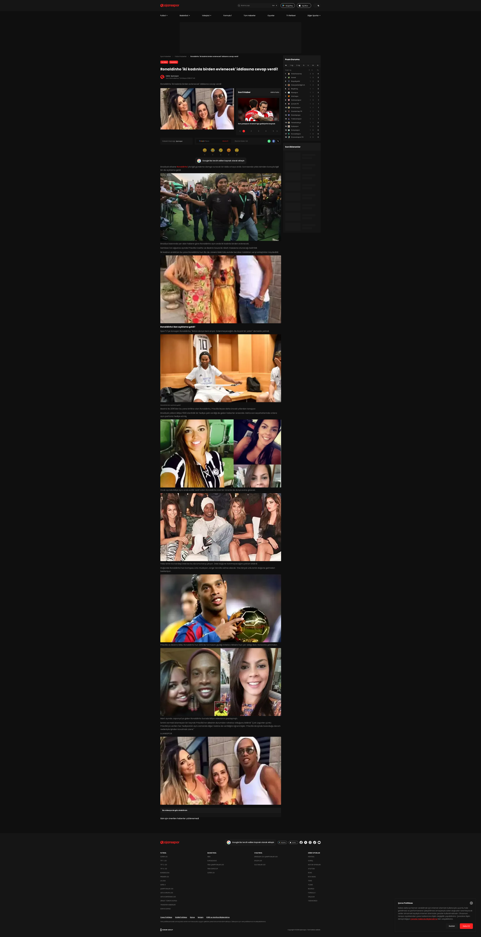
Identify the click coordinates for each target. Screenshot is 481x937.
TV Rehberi (291, 15)
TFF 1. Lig (163, 861)
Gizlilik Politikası (181, 917)
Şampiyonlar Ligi (166, 889)
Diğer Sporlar (313, 15)
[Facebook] (273, 141)
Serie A (163, 885)
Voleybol (205, 15)
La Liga (163, 881)
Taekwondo (312, 901)
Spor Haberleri (165, 56)
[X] (278, 141)
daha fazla (274, 92)
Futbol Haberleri (181, 56)
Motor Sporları (314, 865)
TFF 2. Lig (163, 865)
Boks (310, 873)
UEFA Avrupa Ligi (166, 893)
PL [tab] (304, 65)
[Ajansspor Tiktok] (314, 842)
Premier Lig (164, 877)
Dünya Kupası (165, 909)
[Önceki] (240, 131)
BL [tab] (318, 65)
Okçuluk (311, 897)
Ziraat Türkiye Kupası (168, 901)
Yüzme (310, 885)
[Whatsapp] (269, 141)
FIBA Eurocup (212, 869)
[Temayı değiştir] (317, 5)
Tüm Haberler (250, 15)
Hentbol (311, 857)
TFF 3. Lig (163, 869)
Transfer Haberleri (168, 905)
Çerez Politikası (166, 917)
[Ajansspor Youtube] (319, 842)
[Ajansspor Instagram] (310, 842)
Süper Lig (163, 857)
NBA (208, 857)
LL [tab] (308, 65)
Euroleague (212, 861)
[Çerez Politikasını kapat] (471, 903)
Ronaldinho (173, 62)
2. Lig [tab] (298, 65)
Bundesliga (164, 873)
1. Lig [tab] (291, 65)
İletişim (200, 917)
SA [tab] (313, 65)
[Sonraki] (277, 131)
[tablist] (302, 65)
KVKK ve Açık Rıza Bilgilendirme (218, 917)
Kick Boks (312, 877)
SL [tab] (286, 65)
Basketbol (184, 15)
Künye (192, 917)
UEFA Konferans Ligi (168, 897)
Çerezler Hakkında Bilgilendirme (423, 919)
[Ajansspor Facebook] (301, 842)
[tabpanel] (302, 104)
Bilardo (311, 889)
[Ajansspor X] (305, 842)
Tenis (310, 881)
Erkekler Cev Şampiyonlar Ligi (266, 857)
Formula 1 (227, 15)
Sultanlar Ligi (259, 865)
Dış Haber (164, 62)
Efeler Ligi (258, 861)
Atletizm (311, 869)
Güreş (310, 861)
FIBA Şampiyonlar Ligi (215, 865)
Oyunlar (271, 15)
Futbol (163, 15)
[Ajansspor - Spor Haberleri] (169, 5)
